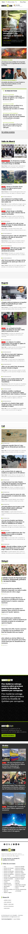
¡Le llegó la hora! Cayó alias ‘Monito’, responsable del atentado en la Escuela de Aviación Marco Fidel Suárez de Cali (13, 483)
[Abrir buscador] (16, 2)
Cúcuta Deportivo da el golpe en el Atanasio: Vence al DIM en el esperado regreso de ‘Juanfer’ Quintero (13, 610)
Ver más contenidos (8, 735)
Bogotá (4, 283)
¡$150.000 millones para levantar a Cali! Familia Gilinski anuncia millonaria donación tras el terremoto (12, 508)
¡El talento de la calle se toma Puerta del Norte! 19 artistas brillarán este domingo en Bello (13, 225)
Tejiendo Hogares (8, 892)
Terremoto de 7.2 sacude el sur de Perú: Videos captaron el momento (13, 808)
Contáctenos (7, 908)
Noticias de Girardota (7, 184)
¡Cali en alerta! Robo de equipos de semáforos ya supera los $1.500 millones (13, 472)
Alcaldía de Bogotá (19, 878)
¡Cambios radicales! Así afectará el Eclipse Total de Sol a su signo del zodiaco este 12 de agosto (14, 829)
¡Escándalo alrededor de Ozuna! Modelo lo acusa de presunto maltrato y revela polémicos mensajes (13, 83)
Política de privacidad (9, 906)
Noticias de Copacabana (9, 877)
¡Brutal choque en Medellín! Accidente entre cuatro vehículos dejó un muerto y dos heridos (13, 212)
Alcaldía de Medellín (8, 878)
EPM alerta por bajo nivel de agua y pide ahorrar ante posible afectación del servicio (13, 249)
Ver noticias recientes (8, 132)
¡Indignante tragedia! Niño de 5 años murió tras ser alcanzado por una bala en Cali (13, 447)
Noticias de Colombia (6, 60)
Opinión (5, 887)
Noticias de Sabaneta (9, 874)
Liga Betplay (6, 886)
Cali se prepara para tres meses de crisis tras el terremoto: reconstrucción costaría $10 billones (13, 495)
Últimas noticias (10, 2)
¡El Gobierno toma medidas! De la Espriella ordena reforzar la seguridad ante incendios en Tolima (13, 63)
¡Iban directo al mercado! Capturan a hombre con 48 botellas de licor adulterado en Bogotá (12, 355)
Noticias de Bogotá (7, 376)
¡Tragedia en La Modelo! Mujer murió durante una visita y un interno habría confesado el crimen (12, 404)
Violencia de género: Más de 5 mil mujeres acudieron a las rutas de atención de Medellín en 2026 (13, 237)
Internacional (7, 880)
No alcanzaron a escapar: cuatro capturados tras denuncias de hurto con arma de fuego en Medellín (13, 162)
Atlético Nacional (8, 884)
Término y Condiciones (9, 904)
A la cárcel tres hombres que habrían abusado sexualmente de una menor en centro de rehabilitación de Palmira (12, 522)
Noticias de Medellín (7, 233)
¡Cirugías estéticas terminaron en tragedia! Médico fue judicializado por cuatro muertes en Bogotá (13, 303)
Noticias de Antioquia (9, 26)
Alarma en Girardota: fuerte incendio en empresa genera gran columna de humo (12, 188)
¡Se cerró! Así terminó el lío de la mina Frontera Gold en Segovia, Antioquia (12, 125)
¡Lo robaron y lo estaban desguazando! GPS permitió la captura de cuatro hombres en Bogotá (13, 343)
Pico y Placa (23, 2)
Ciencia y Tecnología (19, 886)
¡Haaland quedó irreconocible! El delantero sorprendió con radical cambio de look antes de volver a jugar (13, 590)
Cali (3, 426)
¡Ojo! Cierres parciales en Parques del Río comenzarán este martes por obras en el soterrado (13, 261)
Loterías (5, 881)
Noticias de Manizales (9, 871)
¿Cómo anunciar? (7, 902)
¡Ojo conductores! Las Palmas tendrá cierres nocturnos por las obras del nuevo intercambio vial (13, 200)
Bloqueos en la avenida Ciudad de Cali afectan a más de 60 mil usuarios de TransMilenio (12, 380)
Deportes (17, 883)
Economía (17, 881)
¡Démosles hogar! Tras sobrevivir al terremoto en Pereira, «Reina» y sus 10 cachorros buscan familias (13, 787)
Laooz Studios (16, 919)
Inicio (5, 866)
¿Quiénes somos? (7, 900)
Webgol (4, 561)
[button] (3, 2)
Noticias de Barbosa (19, 875)
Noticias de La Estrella (20, 874)
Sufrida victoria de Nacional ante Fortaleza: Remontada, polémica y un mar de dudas (14, 579)
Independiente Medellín (20, 884)
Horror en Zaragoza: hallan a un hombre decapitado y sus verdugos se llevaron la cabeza (13, 33)
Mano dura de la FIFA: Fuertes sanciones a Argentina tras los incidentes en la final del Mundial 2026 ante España (13, 630)
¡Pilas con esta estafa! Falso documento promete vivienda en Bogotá (12, 367)
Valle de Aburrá (8, 141)
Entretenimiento (7, 883)
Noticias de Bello (6, 221)
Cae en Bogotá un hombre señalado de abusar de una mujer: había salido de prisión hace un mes (13, 329)
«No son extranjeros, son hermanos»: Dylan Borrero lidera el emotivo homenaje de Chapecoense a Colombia (13, 765)
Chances (17, 880)
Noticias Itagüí (7, 875)
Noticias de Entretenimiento (9, 80)
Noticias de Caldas (19, 872)
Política (17, 887)
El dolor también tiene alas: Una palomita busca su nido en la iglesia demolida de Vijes (13, 534)
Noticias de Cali (6, 518)
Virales (5, 745)
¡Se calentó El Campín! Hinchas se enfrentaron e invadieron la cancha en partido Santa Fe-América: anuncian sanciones (13, 600)
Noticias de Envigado (8, 872)
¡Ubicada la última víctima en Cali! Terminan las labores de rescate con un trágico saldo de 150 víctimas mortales (13, 548)
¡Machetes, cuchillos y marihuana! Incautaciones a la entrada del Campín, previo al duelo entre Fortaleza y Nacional (13, 392)
